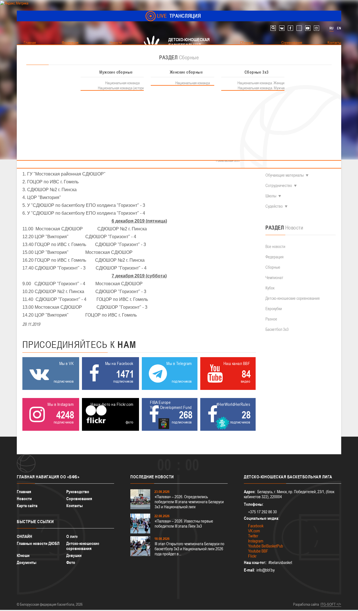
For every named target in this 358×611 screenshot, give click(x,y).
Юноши (23, 555)
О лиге (72, 536)
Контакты (74, 505)
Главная (24, 491)
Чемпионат (274, 277)
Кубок (269, 287)
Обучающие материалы (284, 175)
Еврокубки (273, 308)
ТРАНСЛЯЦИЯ (179, 16)
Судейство (274, 206)
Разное (271, 319)
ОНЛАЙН (24, 536)
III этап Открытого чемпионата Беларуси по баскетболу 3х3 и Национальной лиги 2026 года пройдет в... (189, 548)
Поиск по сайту (273, 28)
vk (281, 28)
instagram (316, 28)
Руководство (77, 491)
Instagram (255, 541)
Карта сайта (27, 505)
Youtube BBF (258, 551)
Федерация (274, 256)
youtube (307, 28)
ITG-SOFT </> (331, 604)
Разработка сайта (306, 604)
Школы (270, 195)
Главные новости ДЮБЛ (38, 543)
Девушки (74, 555)
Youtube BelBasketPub (265, 546)
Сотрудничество (278, 185)
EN (339, 28)
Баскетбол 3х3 (277, 329)
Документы (26, 562)
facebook (290, 28)
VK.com (254, 530)
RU (331, 28)
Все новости (275, 246)
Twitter (253, 535)
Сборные (272, 267)
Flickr (252, 556)
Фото (70, 562)
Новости (24, 498)
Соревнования (79, 498)
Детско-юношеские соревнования (292, 298)
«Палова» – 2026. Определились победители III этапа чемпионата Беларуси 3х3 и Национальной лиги (189, 501)
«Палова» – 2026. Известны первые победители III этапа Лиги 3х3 (184, 523)
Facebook (255, 525)
